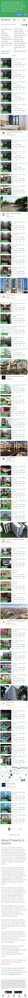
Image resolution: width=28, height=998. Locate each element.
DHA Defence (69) (18, 41)
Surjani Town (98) (18, 39)
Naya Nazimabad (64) (7, 43)
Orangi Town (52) (5, 51)
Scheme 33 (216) (18, 29)
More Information (12, 11)
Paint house (15, 407)
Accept (19, 14)
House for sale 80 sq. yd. (18, 314)
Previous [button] (2, 62)
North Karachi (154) (19, 33)
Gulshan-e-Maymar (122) (20, 35)
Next (21, 829)
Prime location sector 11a (18, 640)
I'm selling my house (17, 337)
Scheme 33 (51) (5, 53)
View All (14, 55)
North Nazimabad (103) (7, 39)
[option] (5, 63)
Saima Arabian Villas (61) (20, 43)
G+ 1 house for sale (17, 396)
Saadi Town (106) (18, 37)
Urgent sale (15, 570)
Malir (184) (4, 33)
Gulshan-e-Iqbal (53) (19, 45)
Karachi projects (14, 950)
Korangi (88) (4, 41)
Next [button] (9, 62)
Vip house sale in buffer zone (19, 349)
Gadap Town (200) (19, 31)
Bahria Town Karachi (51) (20, 51)
